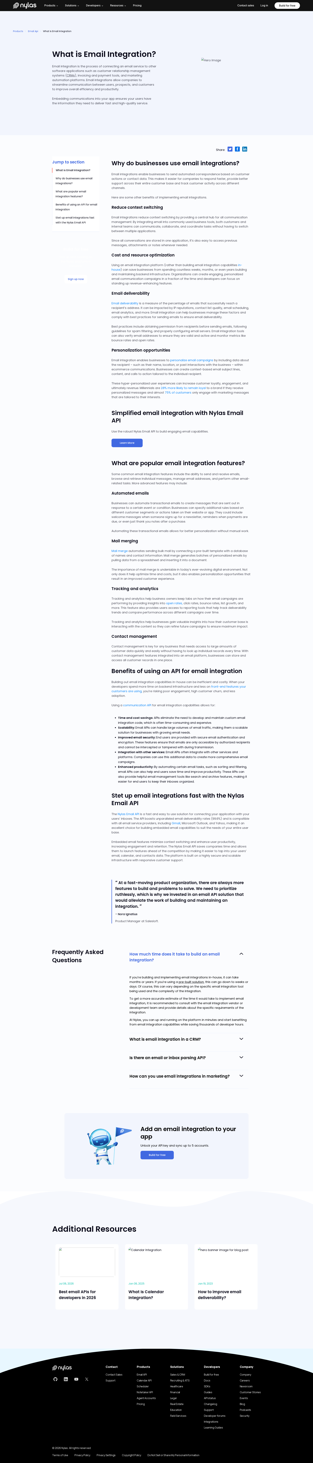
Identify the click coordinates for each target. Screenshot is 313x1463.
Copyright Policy (131, 1455)
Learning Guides (213, 1427)
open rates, (174, 603)
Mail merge (120, 551)
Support (110, 1380)
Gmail (176, 823)
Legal (173, 1398)
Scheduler (143, 1386)
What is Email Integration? (73, 170)
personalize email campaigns (191, 360)
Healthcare (176, 1386)
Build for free (287, 5)
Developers (93, 5)
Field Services (178, 1416)
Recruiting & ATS (180, 1380)
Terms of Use (60, 1455)
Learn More (127, 443)
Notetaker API (145, 1392)
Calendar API (144, 1380)
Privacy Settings (106, 1455)
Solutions (70, 5)
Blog (242, 1404)
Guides (208, 1392)
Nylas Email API (128, 814)
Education (176, 1410)
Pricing (137, 5)
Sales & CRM (177, 1374)
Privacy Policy (82, 1455)
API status (210, 1398)
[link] (55, 1379)
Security (245, 1416)
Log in (264, 5)
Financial (175, 1392)
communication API (137, 705)
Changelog (210, 1404)
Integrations (211, 1421)
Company (245, 1374)
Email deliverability (125, 303)
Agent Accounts (146, 1398)
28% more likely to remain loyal (183, 388)
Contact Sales (114, 1374)
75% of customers (178, 392)
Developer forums (214, 1416)
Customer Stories (250, 1392)
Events (244, 1398)
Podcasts (245, 1410)
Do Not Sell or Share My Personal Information (173, 1455)
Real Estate (177, 1404)
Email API (142, 1374)
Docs (207, 1380)
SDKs (207, 1386)
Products (18, 31)
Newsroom (246, 1386)
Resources (116, 5)
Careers (245, 1380)
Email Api (33, 31)
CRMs (71, 75)
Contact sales (245, 5)
